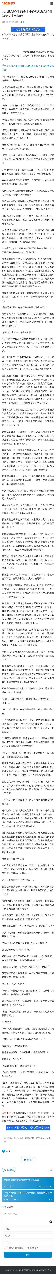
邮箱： (8, 1236)
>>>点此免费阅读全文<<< (28, 29)
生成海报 (10, 1170)
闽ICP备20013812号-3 (42, 1270)
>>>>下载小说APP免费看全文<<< (28, 1127)
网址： (8, 1242)
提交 (28, 1255)
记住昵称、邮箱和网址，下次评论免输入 (22, 1248)
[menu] (52, 3)
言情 (8, 1151)
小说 (22, 22)
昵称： (8, 1229)
